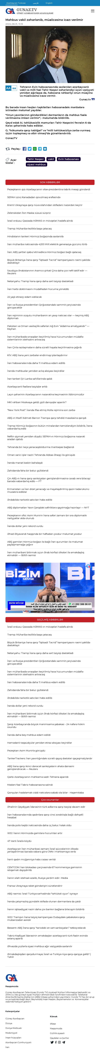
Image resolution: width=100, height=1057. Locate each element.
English (49, 3)
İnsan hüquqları (13, 1038)
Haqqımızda (56, 1028)
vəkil (51, 159)
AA (8, 88)
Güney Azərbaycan (14, 1018)
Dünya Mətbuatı (13, 1028)
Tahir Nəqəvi (35, 159)
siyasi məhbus (36, 164)
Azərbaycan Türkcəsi (16, 3)
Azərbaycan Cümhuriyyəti (18, 1042)
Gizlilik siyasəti (57, 1033)
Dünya (8, 1023)
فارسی (35, 3)
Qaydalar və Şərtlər (59, 1038)
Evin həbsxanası (68, 159)
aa (14, 88)
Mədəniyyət (11, 1033)
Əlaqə (53, 1024)
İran (7, 1047)
